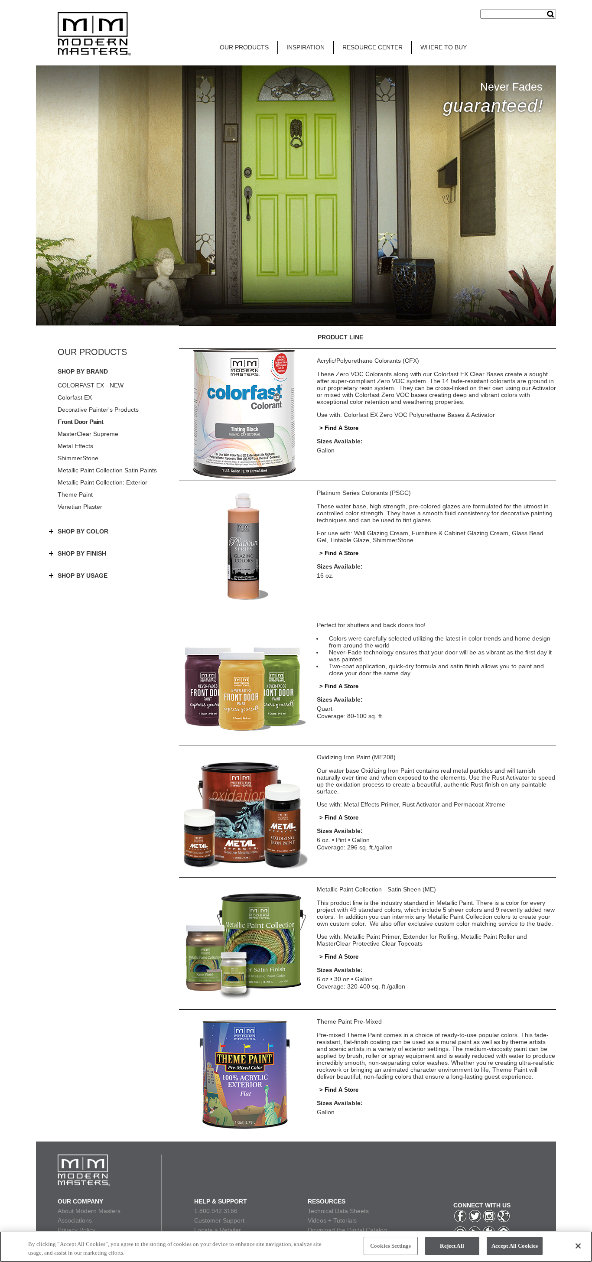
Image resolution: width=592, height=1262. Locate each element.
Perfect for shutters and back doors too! (371, 624)
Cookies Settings (390, 1245)
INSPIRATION (305, 47)
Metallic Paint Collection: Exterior (102, 482)
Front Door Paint (80, 421)
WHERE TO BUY (443, 47)
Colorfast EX (75, 397)
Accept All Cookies (514, 1245)
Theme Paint (75, 494)
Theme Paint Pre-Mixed (349, 1021)
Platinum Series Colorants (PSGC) (364, 492)
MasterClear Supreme (88, 433)
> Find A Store (338, 428)
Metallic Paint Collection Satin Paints (107, 470)
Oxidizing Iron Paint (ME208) (356, 757)
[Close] (578, 1245)
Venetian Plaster (80, 506)
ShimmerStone (78, 458)
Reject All (452, 1245)
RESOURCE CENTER (372, 47)
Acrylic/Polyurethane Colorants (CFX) (368, 360)
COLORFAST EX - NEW (91, 385)
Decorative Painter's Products (98, 409)
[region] (296, 1246)
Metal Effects (75, 445)
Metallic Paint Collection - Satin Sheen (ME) (376, 889)
